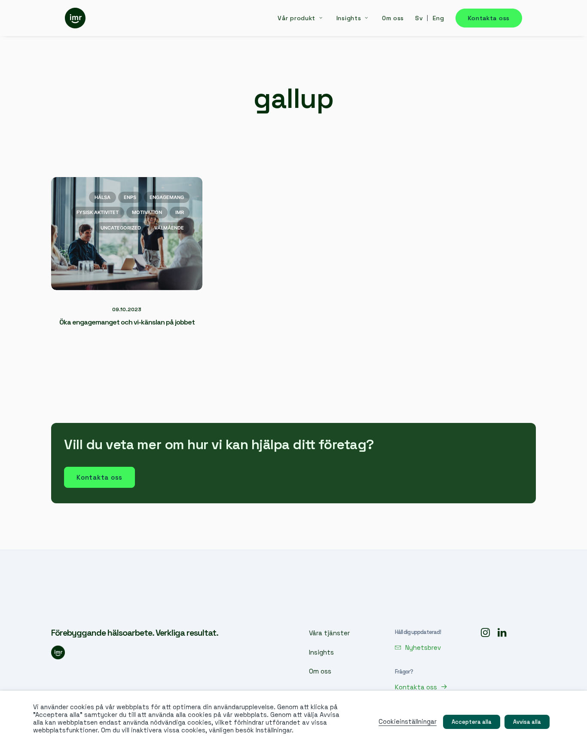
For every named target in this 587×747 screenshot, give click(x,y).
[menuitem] (303, 18)
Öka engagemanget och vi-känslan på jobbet (127, 322)
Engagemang (167, 197)
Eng (438, 18)
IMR (179, 212)
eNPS (130, 197)
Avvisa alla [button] (527, 722)
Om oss (393, 18)
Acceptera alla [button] (472, 722)
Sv (419, 18)
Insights (348, 18)
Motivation (147, 212)
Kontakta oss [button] (99, 477)
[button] (418, 647)
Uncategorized (121, 228)
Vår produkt (296, 18)
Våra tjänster (329, 633)
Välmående (169, 228)
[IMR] (75, 18)
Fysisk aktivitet (97, 212)
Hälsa (102, 197)
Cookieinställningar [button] (408, 722)
